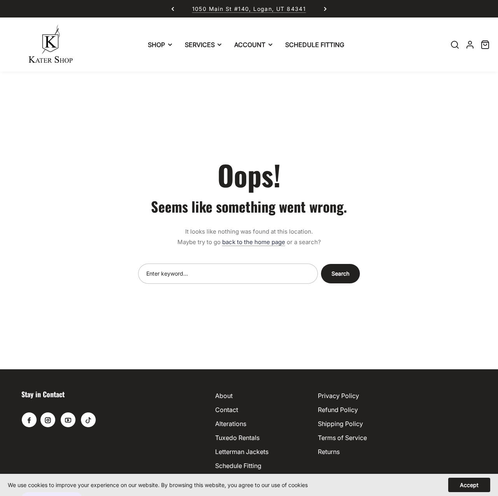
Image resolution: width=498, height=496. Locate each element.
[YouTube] (68, 420)
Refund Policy (338, 410)
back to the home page (253, 242)
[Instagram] (48, 420)
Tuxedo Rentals (237, 438)
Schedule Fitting (238, 466)
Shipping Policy (340, 424)
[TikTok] (88, 420)
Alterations (230, 424)
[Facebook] (29, 420)
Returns (329, 452)
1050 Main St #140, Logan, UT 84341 (249, 8)
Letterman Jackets (241, 452)
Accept (469, 485)
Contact (226, 410)
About (224, 396)
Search (340, 273)
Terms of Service (342, 438)
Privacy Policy (338, 396)
